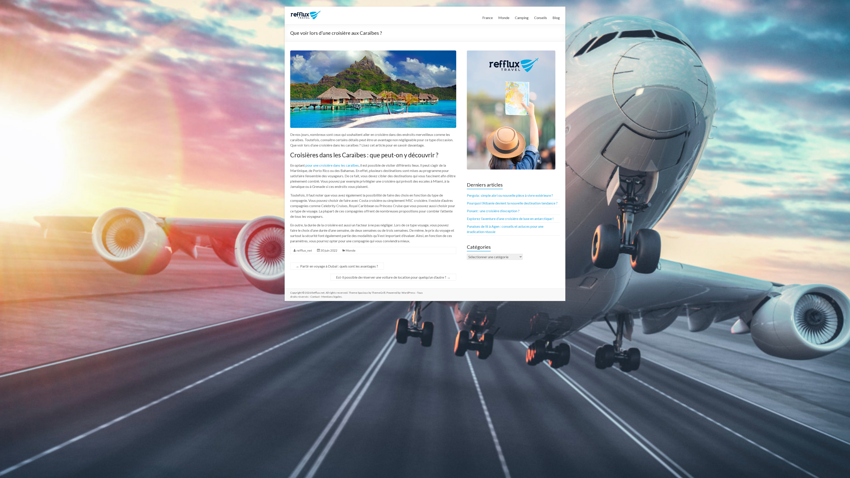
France (487, 17)
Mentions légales (331, 296)
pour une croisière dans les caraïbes (332, 165)
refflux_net (304, 250)
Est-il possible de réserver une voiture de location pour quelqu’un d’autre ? (393, 277)
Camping (522, 17)
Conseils (540, 17)
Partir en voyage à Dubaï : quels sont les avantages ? (337, 266)
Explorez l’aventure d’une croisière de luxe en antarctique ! (510, 218)
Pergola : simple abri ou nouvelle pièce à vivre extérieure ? (510, 195)
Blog (556, 17)
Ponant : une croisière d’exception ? (493, 211)
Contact (315, 296)
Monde (503, 17)
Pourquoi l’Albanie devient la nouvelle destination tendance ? (512, 203)
